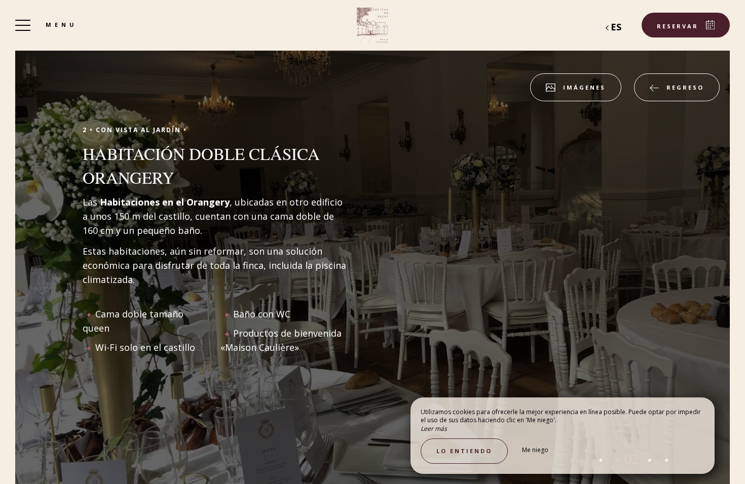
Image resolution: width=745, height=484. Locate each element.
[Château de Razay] (372, 25)
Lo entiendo (464, 451)
